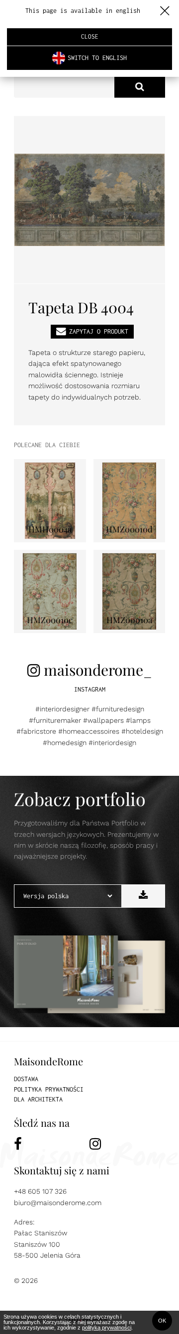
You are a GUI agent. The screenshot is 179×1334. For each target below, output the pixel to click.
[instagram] (127, 1144)
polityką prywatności (106, 1328)
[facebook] (52, 1144)
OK (162, 1321)
